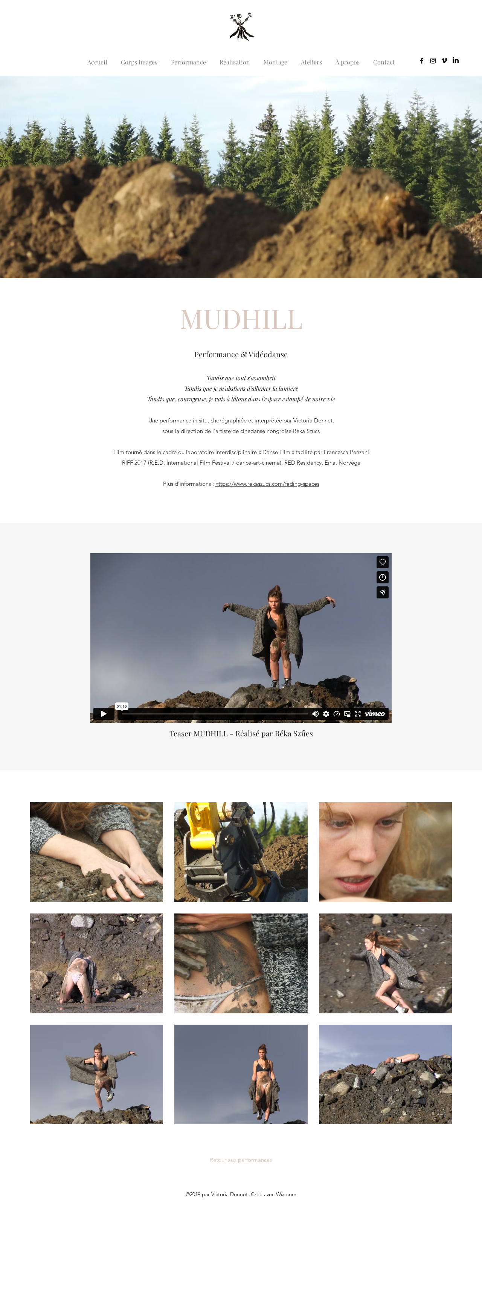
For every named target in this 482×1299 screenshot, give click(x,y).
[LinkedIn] (455, 60)
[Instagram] (433, 60)
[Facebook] (422, 60)
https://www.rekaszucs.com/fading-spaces (267, 483)
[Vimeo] (444, 60)
